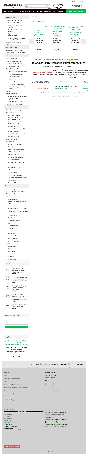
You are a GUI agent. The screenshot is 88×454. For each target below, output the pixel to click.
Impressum (7, 375)
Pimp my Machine (12, 238)
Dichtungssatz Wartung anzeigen (15, 50)
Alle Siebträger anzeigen (14, 115)
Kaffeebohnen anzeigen (14, 220)
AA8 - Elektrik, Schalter (14, 167)
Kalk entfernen (12, 254)
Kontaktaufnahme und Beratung (12, 378)
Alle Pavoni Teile (10, 141)
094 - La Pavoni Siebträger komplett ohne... (75, 40)
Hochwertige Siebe (13, 131)
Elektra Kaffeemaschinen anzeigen (17, 71)
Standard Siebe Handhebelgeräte (17, 134)
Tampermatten (13, 215)
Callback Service (8, 397)
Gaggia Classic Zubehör (14, 99)
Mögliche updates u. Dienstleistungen (13, 34)
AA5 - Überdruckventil (13, 159)
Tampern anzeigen (13, 199)
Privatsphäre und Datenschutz (12, 394)
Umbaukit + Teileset (11, 139)
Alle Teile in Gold (12, 183)
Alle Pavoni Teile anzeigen (15, 144)
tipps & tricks (72, 11)
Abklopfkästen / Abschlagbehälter (17, 208)
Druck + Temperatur (13, 241)
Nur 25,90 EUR (16, 356)
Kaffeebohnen (10, 218)
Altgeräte (81, 11)
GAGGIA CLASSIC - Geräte (13, 94)
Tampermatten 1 (12, 206)
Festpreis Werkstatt (10, 11)
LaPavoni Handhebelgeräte (13, 61)
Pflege (8, 243)
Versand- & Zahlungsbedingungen (13, 384)
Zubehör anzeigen (11, 189)
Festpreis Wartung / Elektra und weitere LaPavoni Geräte (16, 39)
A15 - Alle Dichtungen (13, 180)
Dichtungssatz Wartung (26, 11)
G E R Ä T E (39, 11)
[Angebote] (27, 337)
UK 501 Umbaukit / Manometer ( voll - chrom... (39, 40)
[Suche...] (48, 6)
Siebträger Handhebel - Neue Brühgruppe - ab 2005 (15, 122)
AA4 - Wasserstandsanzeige (15, 157)
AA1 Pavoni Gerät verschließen (16, 149)
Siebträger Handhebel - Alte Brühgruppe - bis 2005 (15, 118)
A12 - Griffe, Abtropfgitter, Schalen (17, 177)
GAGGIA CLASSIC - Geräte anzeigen (17, 96)
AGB (5, 391)
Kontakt (6, 381)
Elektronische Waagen (14, 236)
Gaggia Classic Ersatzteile (15, 101)
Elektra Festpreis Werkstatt (15, 74)
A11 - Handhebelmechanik (15, 175)
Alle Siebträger (10, 112)
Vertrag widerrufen (12, 446)
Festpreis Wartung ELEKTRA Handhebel (14, 43)
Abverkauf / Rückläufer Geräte (14, 104)
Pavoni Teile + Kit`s (49, 11)
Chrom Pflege (11, 251)
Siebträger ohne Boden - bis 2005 (17, 129)
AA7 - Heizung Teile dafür (14, 165)
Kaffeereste (11, 256)
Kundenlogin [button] (73, 1)
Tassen (10, 223)
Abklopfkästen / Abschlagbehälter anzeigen (18, 212)
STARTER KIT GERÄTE (14, 66)
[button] (65, 1)
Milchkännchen (13, 228)
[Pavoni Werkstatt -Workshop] (13, 6)
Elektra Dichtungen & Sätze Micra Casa (18, 87)
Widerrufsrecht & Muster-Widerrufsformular (16, 387)
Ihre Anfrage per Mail (66, 82)
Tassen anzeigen (13, 225)
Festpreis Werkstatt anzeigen (14, 20)
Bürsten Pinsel (12, 259)
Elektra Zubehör (12, 79)
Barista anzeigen (12, 233)
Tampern (8, 196)
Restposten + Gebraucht (13, 194)
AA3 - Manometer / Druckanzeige (17, 154)
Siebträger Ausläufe (13, 136)
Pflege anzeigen (12, 246)
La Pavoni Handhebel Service (14, 22)
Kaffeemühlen (10, 91)
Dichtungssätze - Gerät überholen (15, 52)
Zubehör (60, 11)
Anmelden (16, 327)
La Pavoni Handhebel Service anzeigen (15, 26)
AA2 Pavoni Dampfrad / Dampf (16, 152)
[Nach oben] (83, 451)
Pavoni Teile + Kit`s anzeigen (14, 110)
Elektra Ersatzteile (13, 82)
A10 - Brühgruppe (12, 172)
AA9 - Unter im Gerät (13, 170)
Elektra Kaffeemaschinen (13, 69)
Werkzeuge (11, 147)
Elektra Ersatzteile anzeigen (16, 84)
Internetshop (38, 452)
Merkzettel (81, 1)
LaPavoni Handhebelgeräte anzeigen (18, 64)
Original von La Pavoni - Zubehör (15, 191)
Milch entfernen (12, 248)
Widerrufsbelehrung (9, 414)
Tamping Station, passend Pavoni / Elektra (17, 202)
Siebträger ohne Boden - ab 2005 (17, 126)
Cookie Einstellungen (9, 400)
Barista (8, 230)
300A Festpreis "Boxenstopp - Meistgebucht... (57, 40)
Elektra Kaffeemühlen (14, 76)
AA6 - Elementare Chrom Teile (16, 162)
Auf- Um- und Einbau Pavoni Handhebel (15, 30)
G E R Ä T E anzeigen (11, 58)
